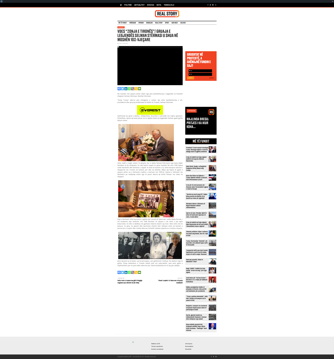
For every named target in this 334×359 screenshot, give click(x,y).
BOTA (159, 5)
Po (191, 70)
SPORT (167, 23)
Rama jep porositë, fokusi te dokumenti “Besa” (194, 260)
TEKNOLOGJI (169, 5)
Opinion (141, 23)
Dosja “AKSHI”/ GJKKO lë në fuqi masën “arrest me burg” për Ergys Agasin (196, 270)
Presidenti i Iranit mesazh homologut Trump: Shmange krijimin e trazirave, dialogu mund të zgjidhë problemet (197, 149)
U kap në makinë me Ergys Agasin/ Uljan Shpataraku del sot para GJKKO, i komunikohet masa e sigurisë (197, 224)
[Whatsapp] (129, 88)
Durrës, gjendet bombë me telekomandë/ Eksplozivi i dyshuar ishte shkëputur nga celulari (196, 317)
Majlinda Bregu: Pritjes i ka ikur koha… (198, 123)
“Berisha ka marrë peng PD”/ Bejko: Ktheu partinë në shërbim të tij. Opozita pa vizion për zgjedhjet (196, 196)
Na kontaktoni (189, 346)
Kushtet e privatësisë (157, 349)
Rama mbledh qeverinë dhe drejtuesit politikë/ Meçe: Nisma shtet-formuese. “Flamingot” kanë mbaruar (196, 327)
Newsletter (188, 349)
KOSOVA (150, 5)
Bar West (175, 23)
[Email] (139, 88)
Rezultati (211, 78)
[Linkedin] (125, 88)
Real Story (158, 23)
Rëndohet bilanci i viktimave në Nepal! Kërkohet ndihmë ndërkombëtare (195, 206)
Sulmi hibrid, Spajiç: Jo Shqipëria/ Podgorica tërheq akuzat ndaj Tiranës (196, 168)
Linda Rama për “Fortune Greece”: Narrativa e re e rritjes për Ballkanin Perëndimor (196, 280)
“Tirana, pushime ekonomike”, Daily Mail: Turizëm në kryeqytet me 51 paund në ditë (197, 298)
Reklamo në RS (155, 343)
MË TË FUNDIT (201, 141)
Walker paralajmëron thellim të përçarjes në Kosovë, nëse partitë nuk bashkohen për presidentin (196, 289)
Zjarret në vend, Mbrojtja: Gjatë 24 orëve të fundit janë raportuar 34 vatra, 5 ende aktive (196, 215)
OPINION (191, 111)
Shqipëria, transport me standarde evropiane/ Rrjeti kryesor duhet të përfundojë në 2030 (196, 308)
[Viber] (132, 88)
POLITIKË (128, 5)
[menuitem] (1, 1)
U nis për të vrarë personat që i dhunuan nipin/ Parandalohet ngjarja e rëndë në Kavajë (197, 187)
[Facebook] (119, 88)
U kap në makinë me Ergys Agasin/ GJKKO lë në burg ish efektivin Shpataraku (196, 159)
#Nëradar (132, 23)
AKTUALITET (139, 5)
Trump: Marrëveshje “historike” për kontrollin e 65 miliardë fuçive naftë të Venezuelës (197, 243)
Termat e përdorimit (157, 346)
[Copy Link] (136, 88)
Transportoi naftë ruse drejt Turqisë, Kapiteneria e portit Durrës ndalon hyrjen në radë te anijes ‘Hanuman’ (197, 252)
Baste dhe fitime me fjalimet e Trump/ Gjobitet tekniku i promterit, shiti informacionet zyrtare (197, 178)
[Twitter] (122, 88)
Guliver (183, 23)
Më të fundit (122, 23)
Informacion (188, 343)
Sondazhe (149, 23)
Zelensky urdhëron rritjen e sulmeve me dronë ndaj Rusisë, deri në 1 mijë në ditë (197, 233)
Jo (191, 74)
